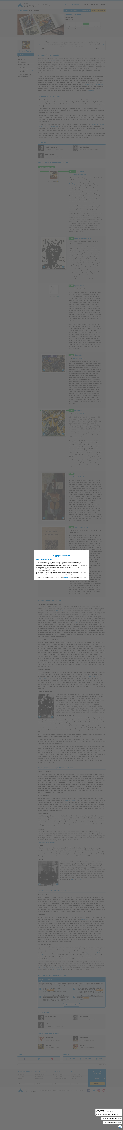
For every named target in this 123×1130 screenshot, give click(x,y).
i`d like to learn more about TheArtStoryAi (111, 1118)
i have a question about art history (112, 1122)
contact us (67, 577)
